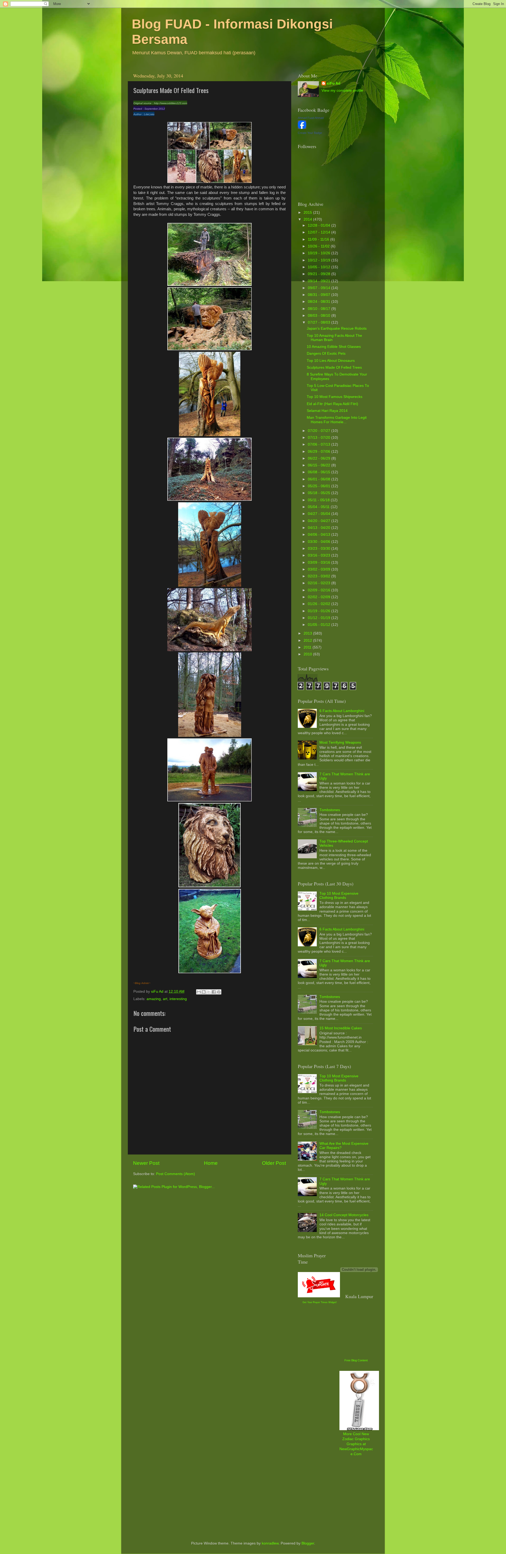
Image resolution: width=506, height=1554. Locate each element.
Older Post (274, 1163)
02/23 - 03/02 (319, 576)
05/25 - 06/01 (319, 486)
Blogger (307, 1543)
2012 (308, 640)
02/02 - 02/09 (319, 597)
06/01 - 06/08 (319, 479)
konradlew (270, 1543)
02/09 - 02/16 (319, 590)
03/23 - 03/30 (319, 549)
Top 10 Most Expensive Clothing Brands (338, 896)
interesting (178, 999)
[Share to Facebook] (213, 992)
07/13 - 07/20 (319, 438)
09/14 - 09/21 (319, 281)
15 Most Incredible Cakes (340, 1028)
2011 (308, 647)
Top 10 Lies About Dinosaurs (331, 361)
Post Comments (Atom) (175, 1174)
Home (211, 1163)
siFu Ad (333, 83)
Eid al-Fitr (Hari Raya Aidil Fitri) (332, 404)
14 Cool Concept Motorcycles (343, 1215)
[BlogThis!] (203, 992)
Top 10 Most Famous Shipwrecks (334, 397)
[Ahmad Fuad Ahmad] (302, 128)
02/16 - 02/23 (319, 583)
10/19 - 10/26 (319, 253)
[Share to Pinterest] (218, 992)
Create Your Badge (310, 132)
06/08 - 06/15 (319, 472)
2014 (308, 219)
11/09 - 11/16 (319, 239)
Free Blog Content (356, 1360)
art (165, 999)
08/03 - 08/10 (319, 316)
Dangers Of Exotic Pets (326, 353)
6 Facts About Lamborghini (341, 711)
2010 (308, 654)
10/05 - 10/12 (319, 267)
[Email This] (198, 992)
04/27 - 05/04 (319, 514)
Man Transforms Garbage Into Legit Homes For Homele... (337, 420)
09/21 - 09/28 (319, 274)
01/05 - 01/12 (319, 625)
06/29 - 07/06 (319, 452)
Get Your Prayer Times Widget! (320, 1302)
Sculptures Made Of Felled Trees (334, 367)
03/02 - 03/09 (319, 569)
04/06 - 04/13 (319, 535)
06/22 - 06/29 (319, 458)
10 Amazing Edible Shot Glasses (334, 347)
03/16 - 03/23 (319, 555)
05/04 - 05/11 (319, 507)
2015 (308, 213)
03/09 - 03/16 (319, 562)
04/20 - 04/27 (319, 521)
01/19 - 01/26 (319, 611)
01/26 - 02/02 (319, 604)
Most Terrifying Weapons (340, 742)
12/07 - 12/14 (319, 232)
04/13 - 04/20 (319, 528)
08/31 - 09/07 (319, 295)
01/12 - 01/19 (319, 618)
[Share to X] (208, 992)
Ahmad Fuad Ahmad (311, 117)
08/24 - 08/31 (319, 302)
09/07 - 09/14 (319, 288)
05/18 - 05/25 (319, 493)
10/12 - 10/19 (319, 260)
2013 (308, 633)
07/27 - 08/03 (319, 322)
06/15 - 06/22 (319, 465)
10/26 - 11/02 (319, 246)
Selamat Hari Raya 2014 (327, 411)
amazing (154, 999)
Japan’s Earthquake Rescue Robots (337, 328)
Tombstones (329, 810)
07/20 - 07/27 (319, 431)
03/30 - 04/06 (319, 542)
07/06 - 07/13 (319, 444)
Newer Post (146, 1163)
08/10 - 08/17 (319, 309)
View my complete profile (342, 90)
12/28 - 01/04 (319, 225)
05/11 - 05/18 (319, 500)
